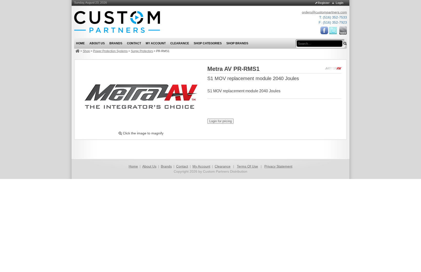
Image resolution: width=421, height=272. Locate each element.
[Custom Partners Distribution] (117, 22)
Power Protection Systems (110, 51)
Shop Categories (208, 43)
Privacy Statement (278, 166)
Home (133, 166)
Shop (86, 51)
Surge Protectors (142, 51)
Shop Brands (237, 43)
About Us (149, 166)
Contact (182, 166)
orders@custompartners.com (324, 12)
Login (339, 3)
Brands (166, 166)
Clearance (222, 166)
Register (324, 3)
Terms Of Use (247, 166)
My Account (201, 166)
